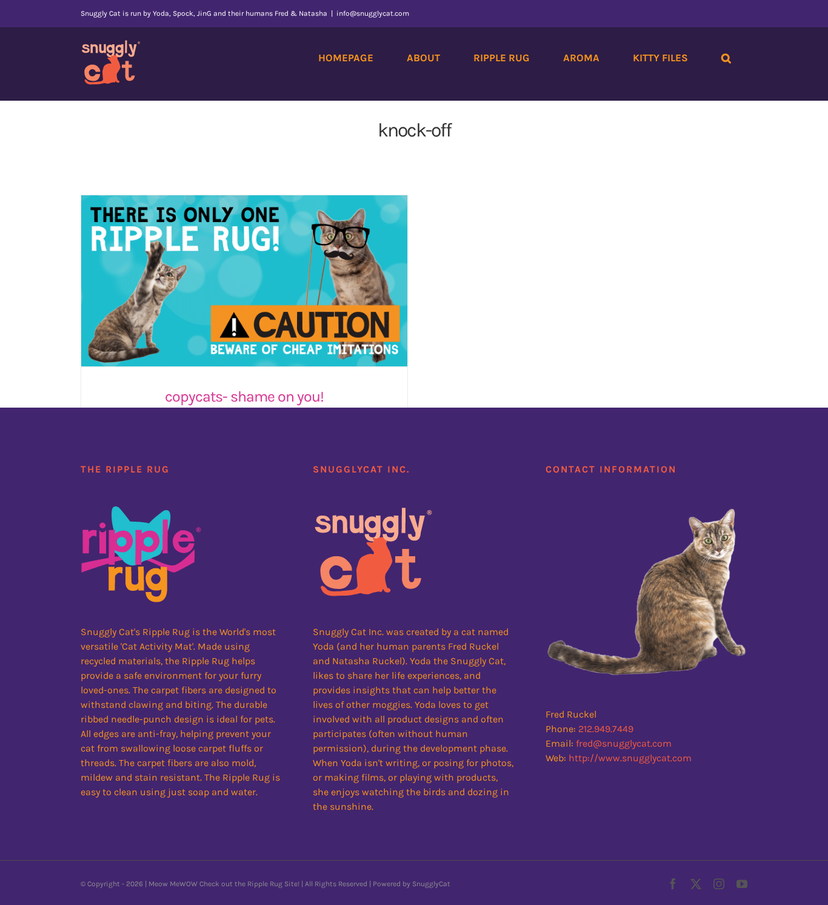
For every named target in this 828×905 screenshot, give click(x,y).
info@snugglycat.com (372, 13)
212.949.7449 (605, 729)
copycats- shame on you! (244, 396)
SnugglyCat (431, 884)
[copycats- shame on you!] (244, 280)
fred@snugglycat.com (624, 743)
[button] (725, 57)
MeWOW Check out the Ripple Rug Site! (234, 884)
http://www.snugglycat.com (630, 758)
